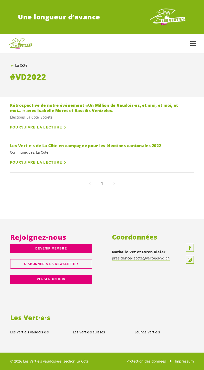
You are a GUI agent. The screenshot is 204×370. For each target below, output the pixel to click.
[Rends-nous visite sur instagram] (190, 260)
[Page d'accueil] (167, 17)
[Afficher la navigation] (193, 44)
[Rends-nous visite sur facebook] (190, 248)
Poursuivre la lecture (36, 127)
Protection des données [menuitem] (146, 361)
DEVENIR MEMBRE (51, 248)
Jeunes (147, 332)
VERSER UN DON (51, 279)
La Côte (21, 65)
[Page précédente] (90, 183)
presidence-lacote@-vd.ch (141, 258)
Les (29, 332)
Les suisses (89, 332)
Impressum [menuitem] (184, 361)
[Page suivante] (114, 183)
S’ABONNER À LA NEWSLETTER (51, 264)
